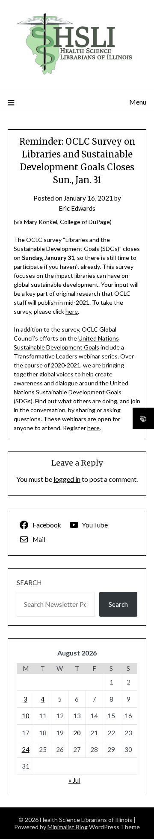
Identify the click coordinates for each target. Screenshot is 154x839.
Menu (137, 102)
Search (29, 582)
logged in (66, 479)
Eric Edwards (77, 208)
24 (26, 749)
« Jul (74, 780)
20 (77, 733)
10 (26, 716)
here (71, 311)
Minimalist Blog (67, 826)
